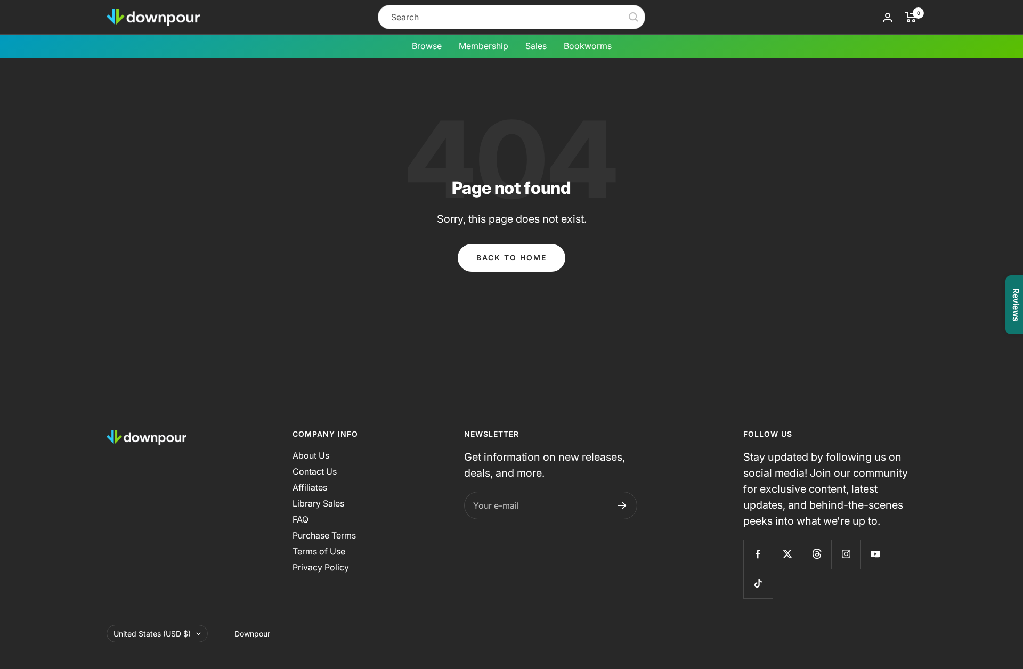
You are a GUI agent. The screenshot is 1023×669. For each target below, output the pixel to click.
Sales (536, 45)
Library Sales (318, 503)
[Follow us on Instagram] (845, 554)
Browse (427, 45)
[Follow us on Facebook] (758, 554)
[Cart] (910, 17)
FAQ (300, 519)
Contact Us (315, 471)
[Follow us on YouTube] (875, 554)
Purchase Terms (324, 535)
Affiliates (310, 487)
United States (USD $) (152, 633)
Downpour (252, 633)
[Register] (622, 505)
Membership (483, 45)
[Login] (887, 17)
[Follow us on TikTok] (758, 583)
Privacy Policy (321, 567)
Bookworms (588, 45)
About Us (311, 455)
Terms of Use (319, 551)
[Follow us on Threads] (816, 554)
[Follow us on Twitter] (787, 554)
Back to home (511, 257)
